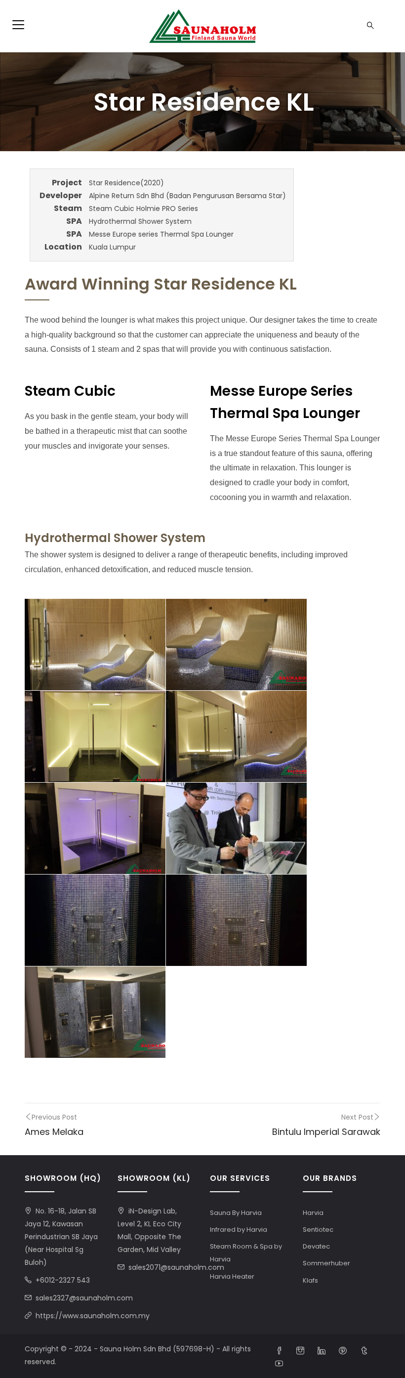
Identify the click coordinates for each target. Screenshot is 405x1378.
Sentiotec (318, 1229)
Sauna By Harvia (236, 1212)
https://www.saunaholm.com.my (93, 1316)
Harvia (313, 1212)
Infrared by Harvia (238, 1229)
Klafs (310, 1280)
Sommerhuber (326, 1263)
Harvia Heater (232, 1276)
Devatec (316, 1246)
